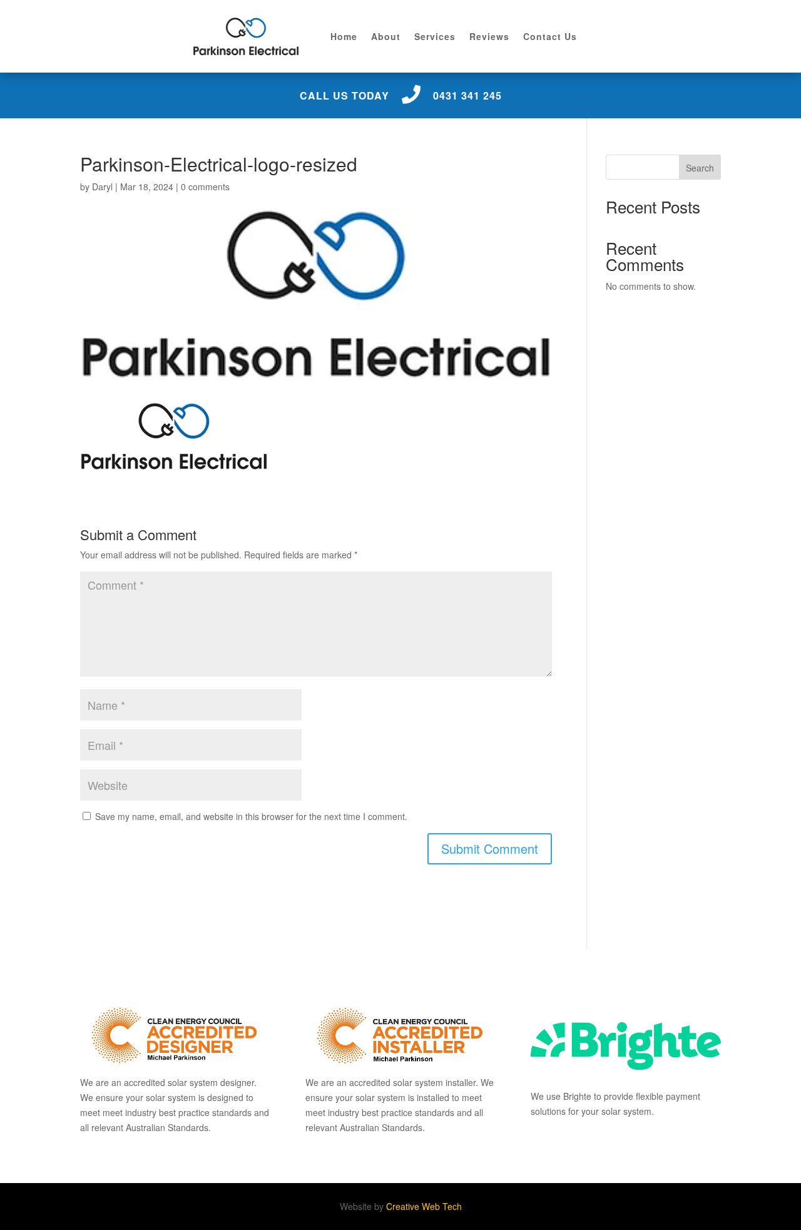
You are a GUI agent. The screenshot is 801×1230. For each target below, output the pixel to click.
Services (435, 36)
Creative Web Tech (424, 1206)
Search (700, 167)
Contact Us (550, 36)
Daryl (102, 186)
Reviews (489, 36)
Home (343, 36)
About (385, 36)
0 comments (205, 186)
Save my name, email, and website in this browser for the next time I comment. (251, 816)
